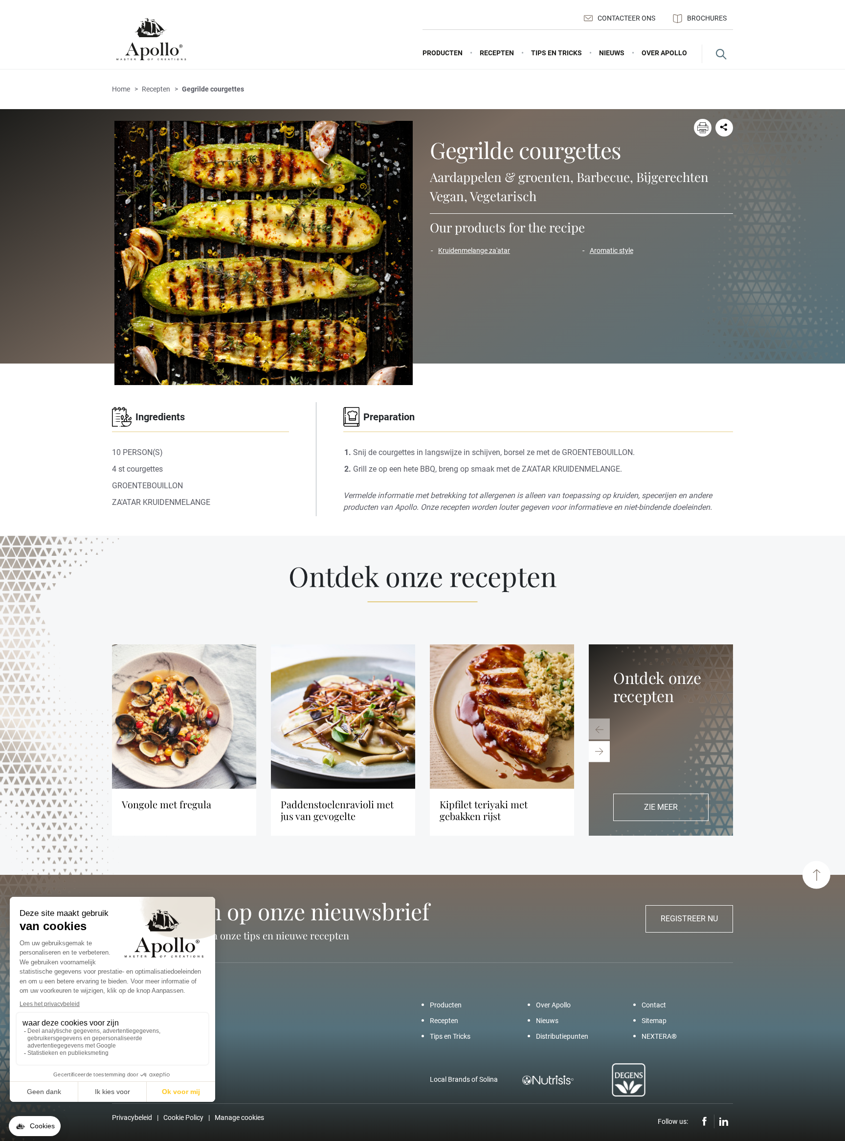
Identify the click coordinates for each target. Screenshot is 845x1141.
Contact (654, 1005)
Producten (446, 1005)
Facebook (705, 1121)
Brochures (707, 18)
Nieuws (547, 1021)
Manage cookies (239, 1117)
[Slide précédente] (599, 728)
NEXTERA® (659, 1036)
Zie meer (661, 807)
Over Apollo (553, 1005)
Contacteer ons (626, 18)
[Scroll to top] (816, 875)
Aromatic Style (611, 250)
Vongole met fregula (166, 804)
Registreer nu (689, 918)
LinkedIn (724, 1121)
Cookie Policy (183, 1117)
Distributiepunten (562, 1036)
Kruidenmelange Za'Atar (474, 250)
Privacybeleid (132, 1117)
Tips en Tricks (450, 1036)
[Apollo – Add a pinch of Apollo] (151, 39)
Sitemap (654, 1021)
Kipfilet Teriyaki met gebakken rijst (484, 810)
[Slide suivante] (599, 751)
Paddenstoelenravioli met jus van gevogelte (337, 810)
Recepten (444, 1021)
